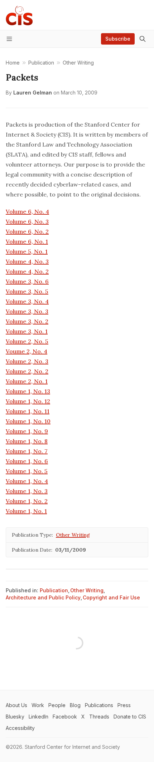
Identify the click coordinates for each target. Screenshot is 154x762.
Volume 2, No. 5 (27, 341)
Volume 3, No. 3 (27, 311)
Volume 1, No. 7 (27, 451)
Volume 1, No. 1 (26, 511)
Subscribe (117, 39)
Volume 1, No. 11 (27, 411)
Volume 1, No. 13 (28, 391)
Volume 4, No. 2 (27, 271)
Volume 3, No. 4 (27, 301)
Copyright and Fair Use (111, 597)
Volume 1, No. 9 (27, 431)
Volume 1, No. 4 (27, 481)
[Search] (142, 39)
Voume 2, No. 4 (26, 351)
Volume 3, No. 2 (27, 321)
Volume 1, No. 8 (27, 441)
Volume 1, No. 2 (27, 501)
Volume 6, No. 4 (27, 211)
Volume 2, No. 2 (27, 371)
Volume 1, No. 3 (27, 491)
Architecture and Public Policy (43, 597)
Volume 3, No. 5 (27, 291)
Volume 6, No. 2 (27, 231)
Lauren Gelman (32, 93)
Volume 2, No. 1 (27, 381)
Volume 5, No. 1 (27, 251)
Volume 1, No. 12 (28, 401)
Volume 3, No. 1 (27, 331)
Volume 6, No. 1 (27, 241)
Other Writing (73, 535)
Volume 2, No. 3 (27, 361)
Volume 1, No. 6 (27, 461)
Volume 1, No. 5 (27, 471)
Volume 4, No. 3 (27, 261)
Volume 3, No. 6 (27, 281)
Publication (54, 590)
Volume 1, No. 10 (28, 421)
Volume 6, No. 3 (27, 221)
